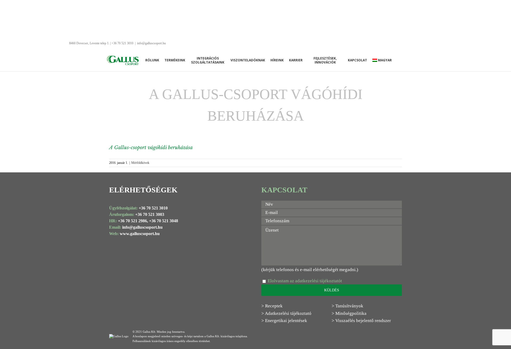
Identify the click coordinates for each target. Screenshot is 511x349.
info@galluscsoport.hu (151, 43)
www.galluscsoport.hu (140, 233)
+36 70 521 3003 (149, 214)
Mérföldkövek (140, 163)
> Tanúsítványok (347, 305)
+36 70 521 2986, (133, 221)
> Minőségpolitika (349, 313)
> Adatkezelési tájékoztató (286, 313)
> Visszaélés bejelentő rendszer (361, 320)
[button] (403, 60)
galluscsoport (145, 227)
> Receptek (272, 305)
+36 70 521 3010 (153, 208)
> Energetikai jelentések (284, 320)
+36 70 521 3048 (163, 221)
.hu (160, 227)
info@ (127, 227)
